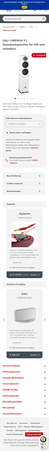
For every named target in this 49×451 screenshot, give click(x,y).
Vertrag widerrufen (34, 434)
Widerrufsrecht (10, 427)
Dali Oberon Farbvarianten (19, 118)
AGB (19, 427)
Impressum (23, 423)
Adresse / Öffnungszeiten (33, 427)
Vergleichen (17, 262)
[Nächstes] (45, 320)
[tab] (24, 175)
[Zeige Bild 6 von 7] (30, 98)
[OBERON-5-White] (24, 74)
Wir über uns (12, 423)
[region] (24, 76)
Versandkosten (10, 442)
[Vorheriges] (4, 320)
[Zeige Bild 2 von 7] (18, 98)
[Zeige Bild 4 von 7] (24, 98)
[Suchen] (43, 18)
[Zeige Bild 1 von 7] (15, 98)
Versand (10, 430)
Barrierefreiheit (34, 430)
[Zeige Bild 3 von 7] (21, 98)
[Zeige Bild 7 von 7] (33, 98)
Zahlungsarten (21, 430)
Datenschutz (35, 423)
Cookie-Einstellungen (14, 434)
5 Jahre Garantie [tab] (15, 183)
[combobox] (21, 18)
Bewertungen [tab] (14, 191)
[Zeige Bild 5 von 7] (27, 98)
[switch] (43, 447)
